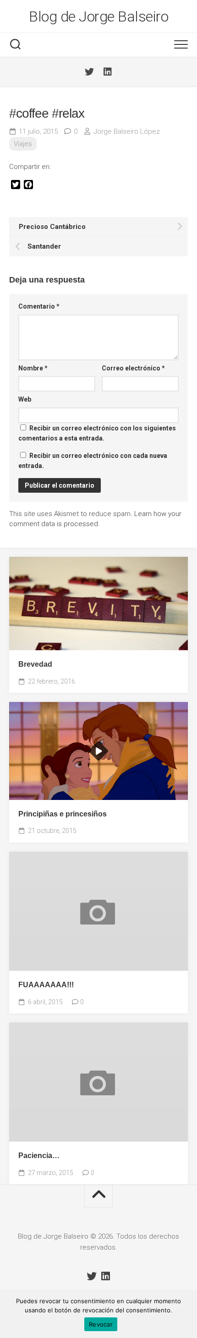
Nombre (33, 368)
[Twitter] (89, 72)
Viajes (23, 144)
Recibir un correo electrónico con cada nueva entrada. (92, 461)
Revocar (101, 1324)
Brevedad (35, 664)
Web (24, 399)
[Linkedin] (107, 72)
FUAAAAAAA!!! (46, 985)
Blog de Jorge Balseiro (98, 16)
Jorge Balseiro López (126, 131)
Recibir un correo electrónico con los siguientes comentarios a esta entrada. (97, 433)
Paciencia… (39, 1155)
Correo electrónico (133, 368)
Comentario (39, 306)
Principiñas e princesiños (62, 814)
